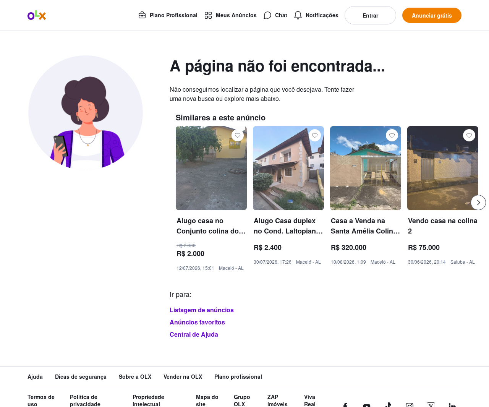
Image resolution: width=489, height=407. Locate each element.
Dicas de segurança (81, 376)
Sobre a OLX (135, 376)
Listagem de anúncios (202, 309)
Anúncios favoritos (197, 322)
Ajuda (35, 376)
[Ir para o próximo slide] (478, 202)
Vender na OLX (183, 376)
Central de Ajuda (194, 334)
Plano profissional (238, 376)
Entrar (370, 15)
